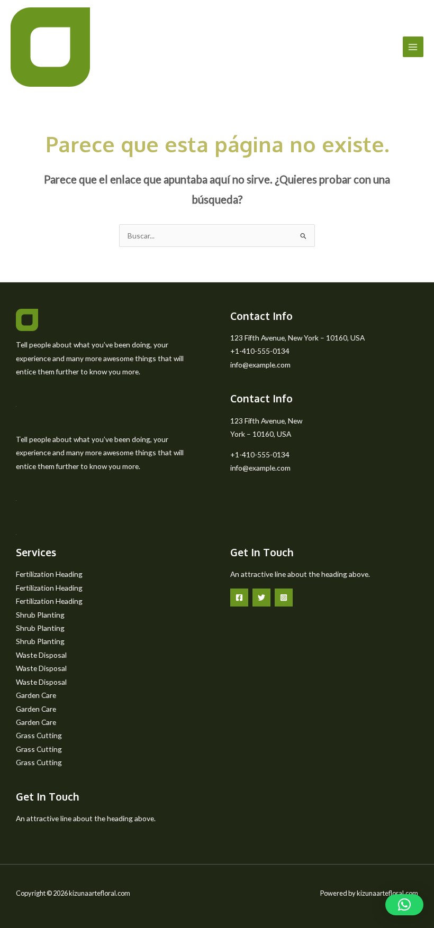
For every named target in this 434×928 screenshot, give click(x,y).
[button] (404, 904)
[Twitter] (261, 598)
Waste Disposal (41, 654)
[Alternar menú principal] (413, 46)
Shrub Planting (40, 614)
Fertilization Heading (49, 573)
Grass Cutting (39, 735)
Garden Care (36, 695)
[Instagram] (284, 598)
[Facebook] (239, 598)
